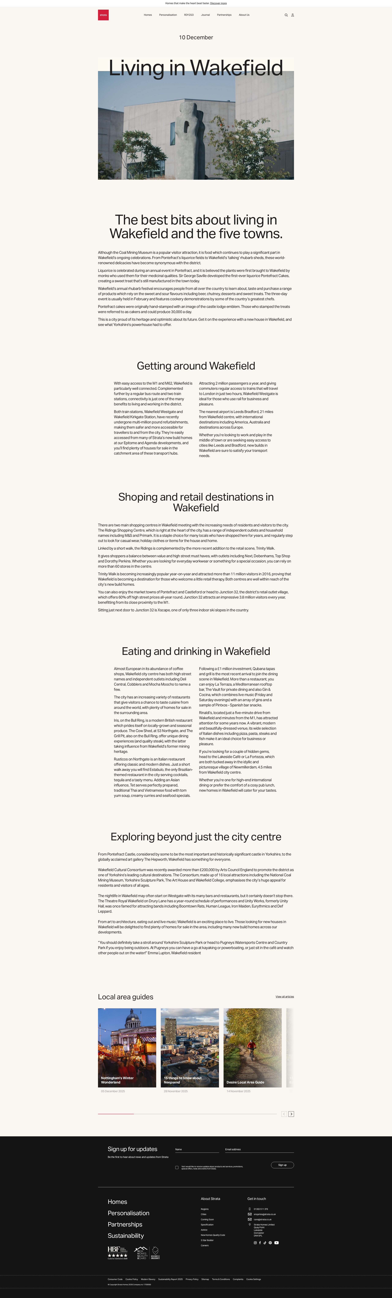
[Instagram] (255, 1242)
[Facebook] (260, 1242)
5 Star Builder (207, 1240)
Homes (148, 15)
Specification (207, 1224)
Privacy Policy (192, 1279)
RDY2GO (189, 15)
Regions (205, 1209)
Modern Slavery (148, 1279)
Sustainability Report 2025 (170, 1279)
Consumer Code (115, 1279)
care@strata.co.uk (262, 1219)
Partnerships (224, 15)
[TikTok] (264, 1242)
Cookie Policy (132, 1279)
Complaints (238, 1279)
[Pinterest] (270, 1242)
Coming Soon (207, 1219)
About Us (244, 15)
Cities (203, 1214)
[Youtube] (276, 1242)
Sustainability (126, 1235)
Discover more (218, 3)
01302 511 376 (261, 1209)
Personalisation (168, 15)
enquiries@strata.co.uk (265, 1214)
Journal (205, 15)
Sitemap (205, 1279)
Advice (204, 1229)
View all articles (285, 996)
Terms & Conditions (221, 1279)
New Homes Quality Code (213, 1235)
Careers (205, 1245)
